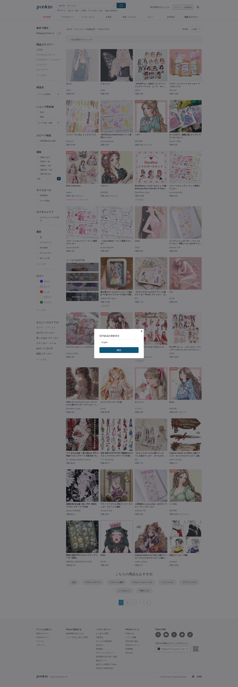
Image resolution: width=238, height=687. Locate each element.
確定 (119, 350)
